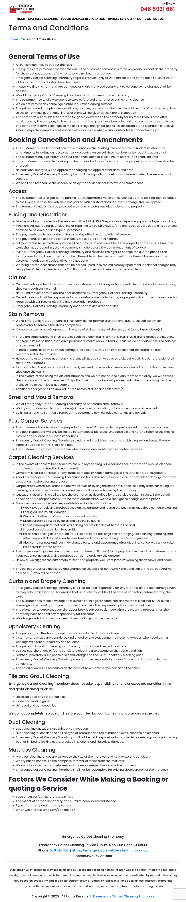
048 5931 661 (157, 9)
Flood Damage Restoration (83, 19)
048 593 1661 (59, 850)
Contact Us (154, 19)
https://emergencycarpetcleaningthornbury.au (110, 850)
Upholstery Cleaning (124, 19)
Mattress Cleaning (43, 19)
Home (21, 19)
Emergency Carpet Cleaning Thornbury (124, 896)
